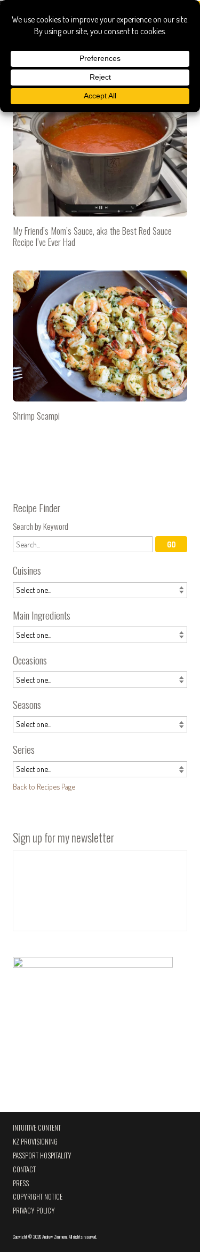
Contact (24, 1169)
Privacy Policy (34, 1210)
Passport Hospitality (42, 1155)
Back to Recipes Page (44, 786)
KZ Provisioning (35, 1142)
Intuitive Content (37, 1128)
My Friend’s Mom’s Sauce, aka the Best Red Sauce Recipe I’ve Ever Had (100, 170)
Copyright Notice (37, 1197)
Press (21, 1183)
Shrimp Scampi (100, 350)
